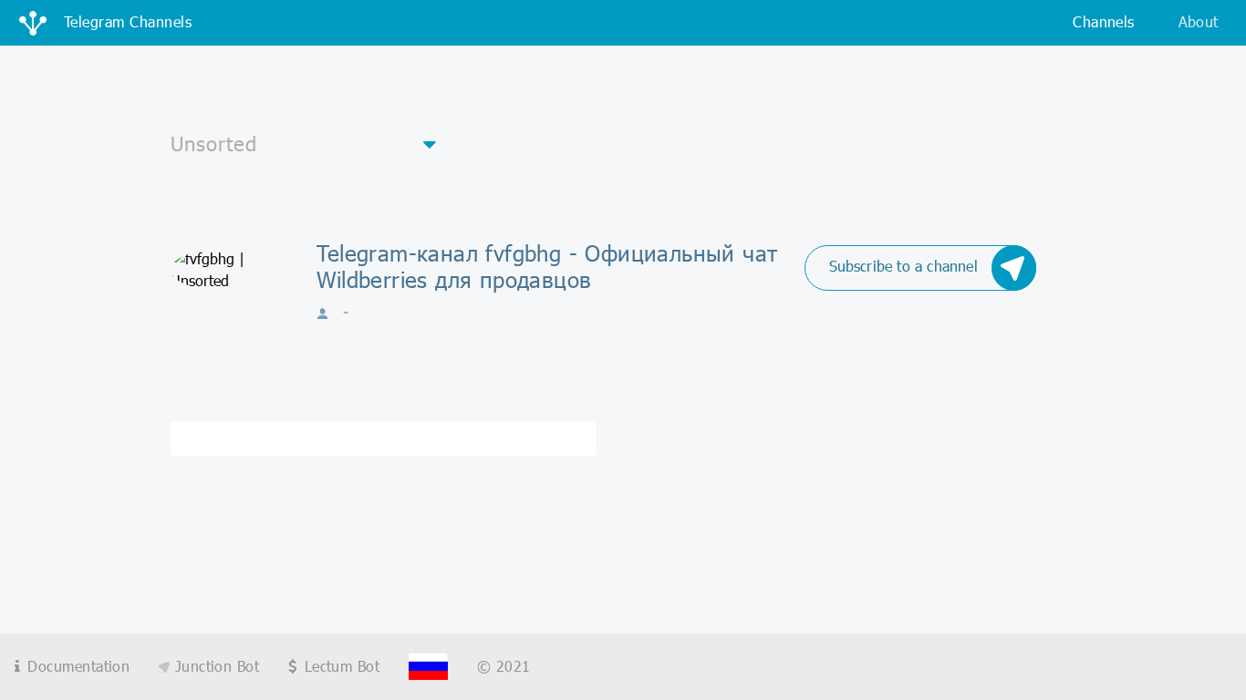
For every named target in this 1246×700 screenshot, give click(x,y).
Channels (1103, 21)
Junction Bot (214, 665)
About (1199, 21)
